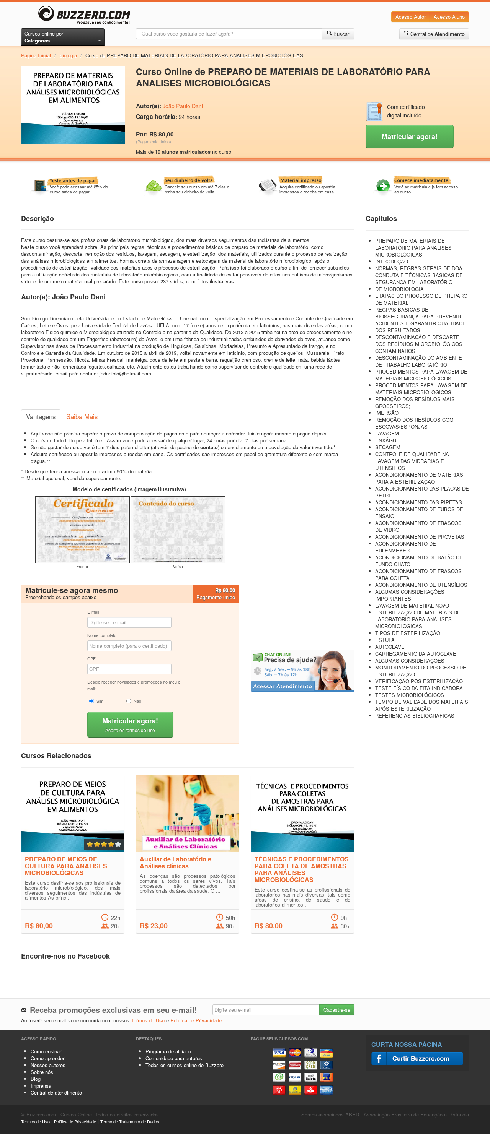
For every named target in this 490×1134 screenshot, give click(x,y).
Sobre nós (42, 1072)
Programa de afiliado (168, 1051)
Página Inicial (36, 55)
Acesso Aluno (449, 16)
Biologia (68, 55)
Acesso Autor (410, 16)
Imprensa (41, 1085)
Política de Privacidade (196, 1020)
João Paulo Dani (183, 106)
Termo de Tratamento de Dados (129, 1121)
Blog (36, 1078)
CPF (91, 658)
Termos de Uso (148, 1020)
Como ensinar (46, 1051)
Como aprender (47, 1058)
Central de (437, 33)
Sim (99, 701)
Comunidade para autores (173, 1058)
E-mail (93, 612)
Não (137, 701)
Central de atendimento (56, 1092)
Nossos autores (48, 1065)
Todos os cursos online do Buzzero (184, 1065)
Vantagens (41, 416)
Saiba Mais (82, 416)
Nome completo (101, 635)
